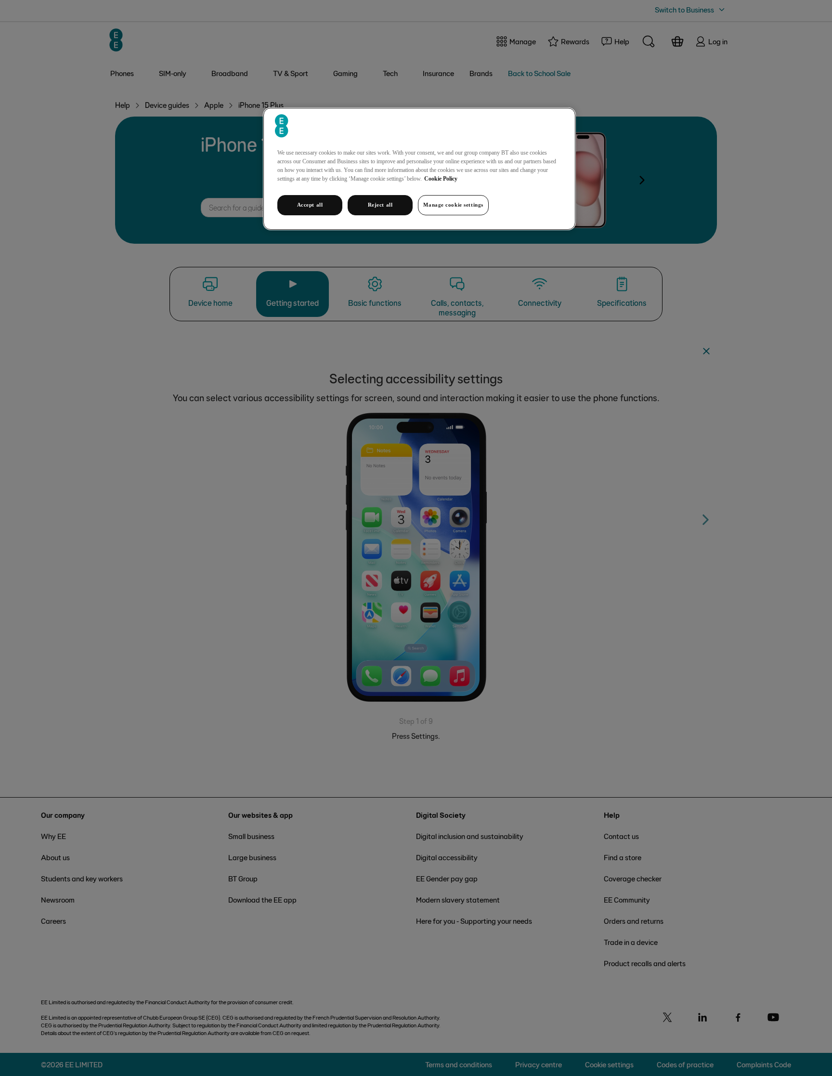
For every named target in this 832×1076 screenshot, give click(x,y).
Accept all (310, 205)
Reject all (380, 205)
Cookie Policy (440, 178)
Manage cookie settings (453, 205)
